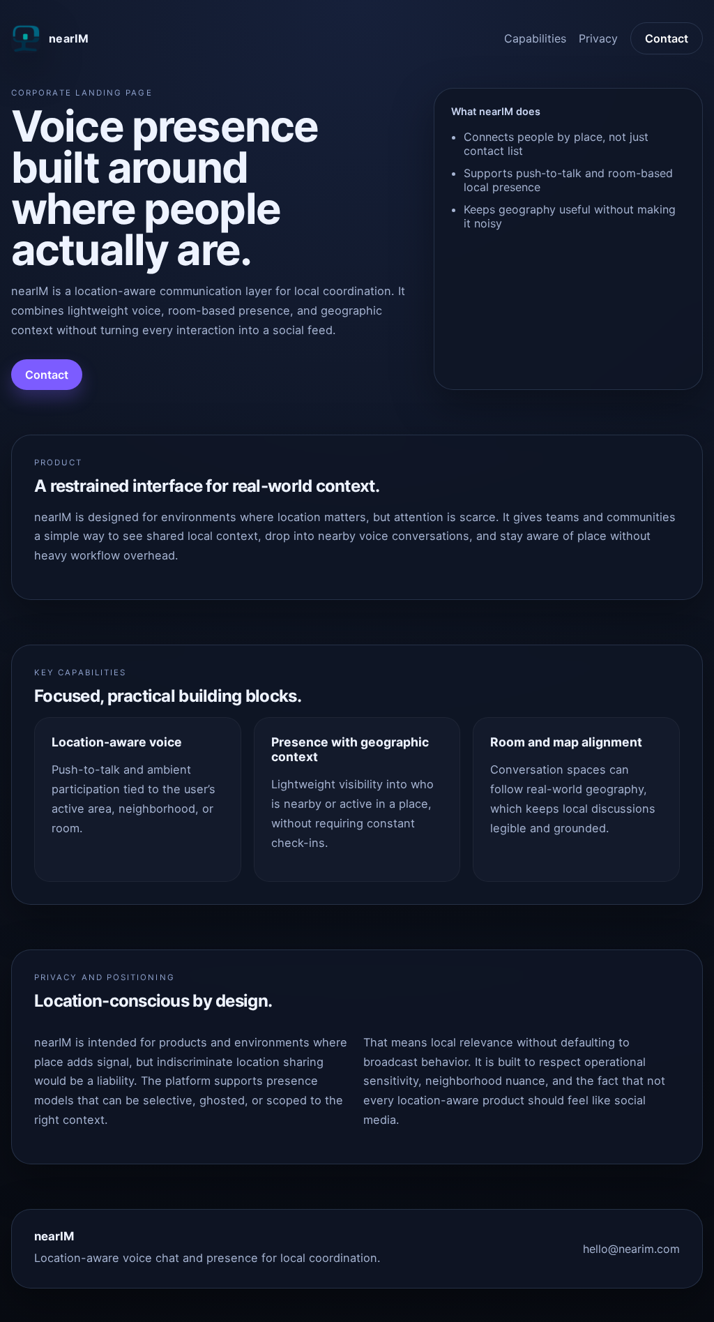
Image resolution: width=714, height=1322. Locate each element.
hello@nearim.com (631, 1249)
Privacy (598, 38)
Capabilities (535, 38)
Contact (666, 38)
